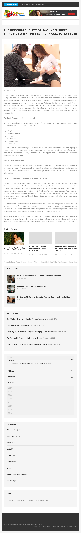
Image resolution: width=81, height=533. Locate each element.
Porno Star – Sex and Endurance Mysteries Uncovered (37, 249)
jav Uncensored (48, 105)
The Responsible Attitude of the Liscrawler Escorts (24, 338)
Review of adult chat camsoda (39, 501)
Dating (9, 443)
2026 (10, 358)
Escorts (9, 455)
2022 (10, 399)
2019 (10, 409)
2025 (10, 388)
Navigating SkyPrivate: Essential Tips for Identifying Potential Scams (44, 297)
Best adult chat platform (16, 501)
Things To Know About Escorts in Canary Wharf (21, 262)
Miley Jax (19, 90)
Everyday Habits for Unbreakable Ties (32, 286)
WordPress (73, 526)
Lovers (9, 468)
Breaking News (11, 4)
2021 (10, 402)
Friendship (10, 462)
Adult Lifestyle (12, 430)
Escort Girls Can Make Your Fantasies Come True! (15, 249)
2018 (10, 413)
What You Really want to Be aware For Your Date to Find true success (66, 249)
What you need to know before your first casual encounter (27, 344)
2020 (10, 406)
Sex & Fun (10, 481)
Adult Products (12, 436)
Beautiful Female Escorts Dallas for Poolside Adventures (40, 276)
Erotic (9, 449)
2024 (10, 391)
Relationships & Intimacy (15, 474)
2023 (10, 395)
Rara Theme (56, 526)
